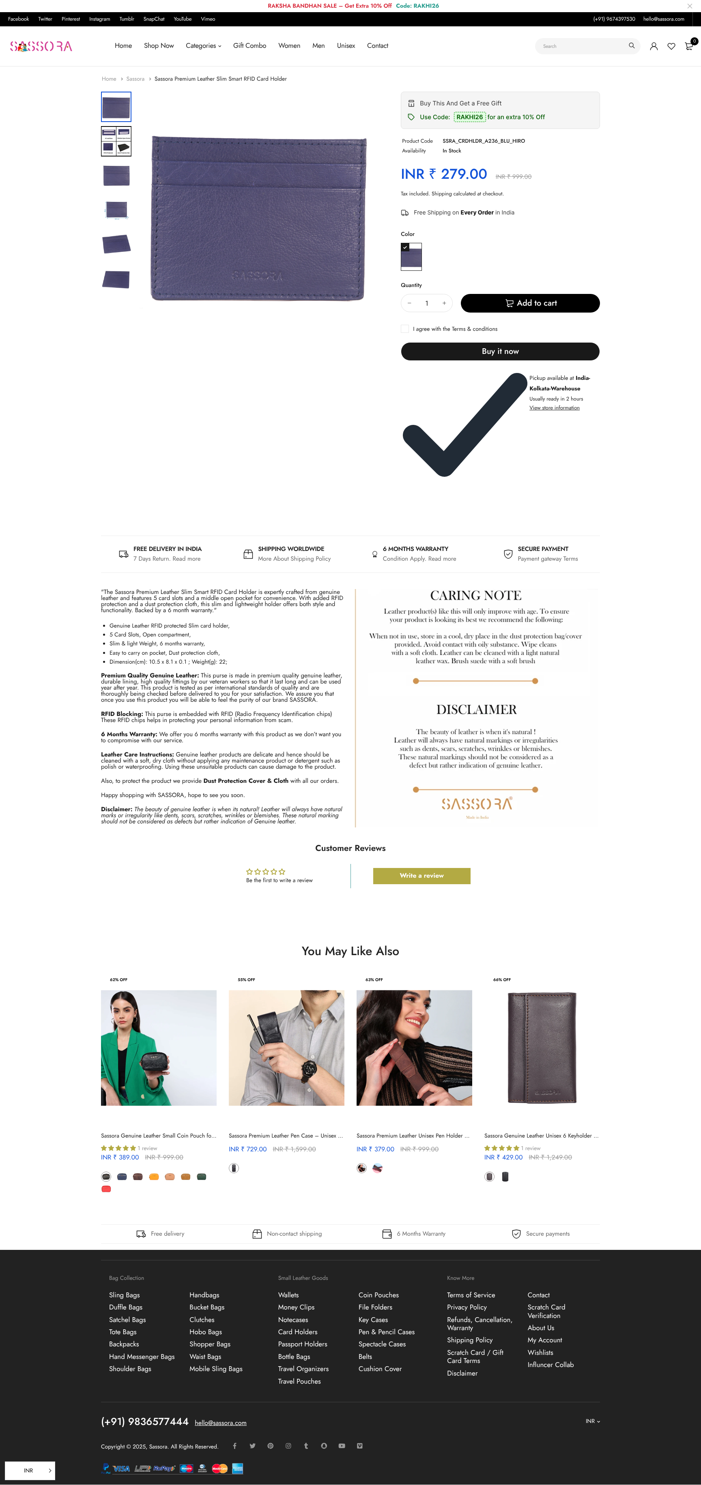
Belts (365, 1356)
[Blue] (411, 257)
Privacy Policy (467, 1307)
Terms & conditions (474, 329)
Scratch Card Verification (547, 1311)
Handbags (204, 1295)
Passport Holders (302, 1344)
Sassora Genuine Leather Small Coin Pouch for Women (167, 1136)
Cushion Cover (380, 1369)
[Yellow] (154, 1177)
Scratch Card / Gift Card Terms (475, 1356)
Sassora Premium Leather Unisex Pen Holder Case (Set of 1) (428, 1136)
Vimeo (208, 19)
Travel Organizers (303, 1369)
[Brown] (138, 1177)
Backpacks (124, 1344)
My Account (545, 1340)
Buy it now (500, 351)
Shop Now (159, 46)
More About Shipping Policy (294, 558)
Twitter (45, 19)
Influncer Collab (551, 1365)
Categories (201, 46)
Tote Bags (123, 1332)
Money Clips (296, 1307)
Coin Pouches (379, 1295)
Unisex (346, 46)
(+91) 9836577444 (145, 1421)
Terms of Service (471, 1295)
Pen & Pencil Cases (387, 1332)
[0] (689, 46)
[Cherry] (250, 1168)
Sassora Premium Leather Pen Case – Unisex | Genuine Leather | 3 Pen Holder (323, 1136)
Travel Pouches (299, 1381)
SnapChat (154, 19)
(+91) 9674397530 (614, 19)
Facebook (18, 19)
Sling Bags (124, 1295)
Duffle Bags (125, 1307)
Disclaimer (462, 1373)
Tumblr (127, 19)
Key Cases (373, 1319)
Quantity (411, 285)
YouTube (182, 19)
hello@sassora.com (663, 19)
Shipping (442, 193)
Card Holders (298, 1332)
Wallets (288, 1295)
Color (408, 234)
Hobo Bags (205, 1332)
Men (318, 46)
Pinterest (71, 19)
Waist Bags (205, 1356)
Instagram (99, 19)
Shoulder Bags (130, 1369)
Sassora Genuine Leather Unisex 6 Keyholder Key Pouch (551, 1136)
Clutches (201, 1319)
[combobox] (588, 46)
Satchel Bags (127, 1319)
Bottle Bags (294, 1356)
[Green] (201, 1177)
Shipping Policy (469, 1340)
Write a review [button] (422, 876)
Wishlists (540, 1352)
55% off (246, 980)
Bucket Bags (206, 1307)
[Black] (106, 1177)
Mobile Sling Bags (216, 1369)
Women (289, 46)
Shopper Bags (209, 1344)
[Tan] (186, 1177)
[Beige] (170, 1177)
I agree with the (455, 329)
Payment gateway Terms (548, 558)
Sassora (136, 79)
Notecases (293, 1319)
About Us (541, 1328)
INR (590, 1421)
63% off (374, 980)
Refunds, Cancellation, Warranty (479, 1324)
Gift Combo (249, 46)
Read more (187, 558)
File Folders (375, 1307)
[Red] (106, 1189)
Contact (377, 46)
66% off (502, 980)
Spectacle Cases (382, 1344)
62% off (118, 980)
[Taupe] (122, 1189)
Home (123, 46)
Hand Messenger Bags (142, 1356)
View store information (554, 407)
